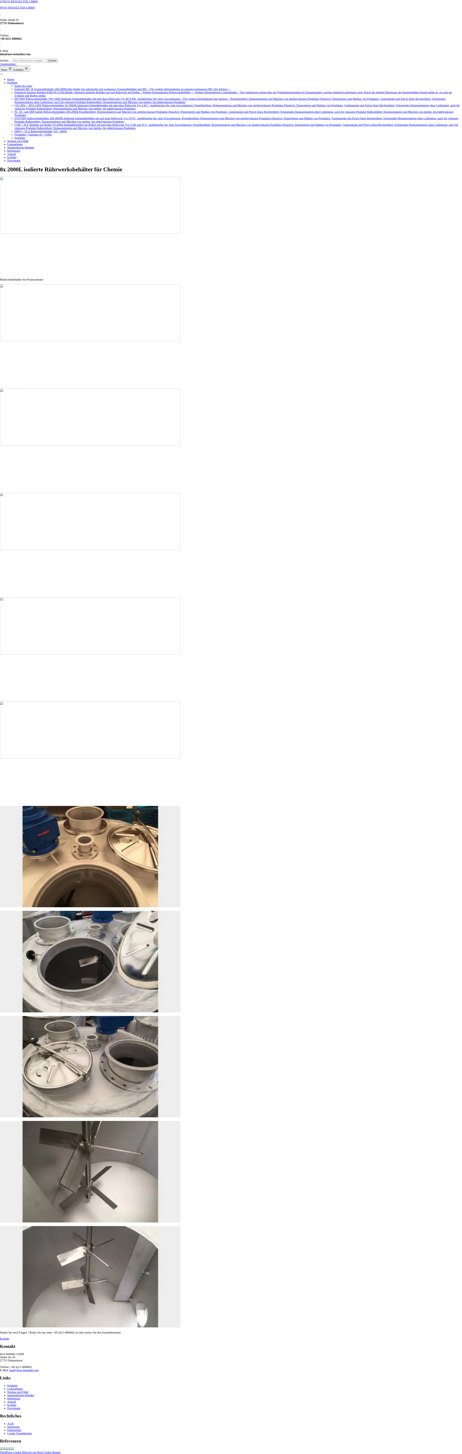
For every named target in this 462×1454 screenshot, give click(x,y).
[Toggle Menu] (1, 74)
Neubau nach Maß (17, 141)
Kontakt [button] (4, 1338)
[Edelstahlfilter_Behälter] (1, 1449)
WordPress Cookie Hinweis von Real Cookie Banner (30, 1452)
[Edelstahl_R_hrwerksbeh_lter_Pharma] (7, 1449)
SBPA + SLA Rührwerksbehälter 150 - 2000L (40, 131)
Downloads (13, 160)
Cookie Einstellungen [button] (19, 1433)
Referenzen (13, 150)
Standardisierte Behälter (20, 147)
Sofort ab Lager (23, 85)
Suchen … (6, 60)
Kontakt (11, 157)
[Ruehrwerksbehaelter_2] (13, 1449)
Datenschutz (14, 1430)
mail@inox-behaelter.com (24, 1370)
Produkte (12, 82)
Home (10, 79)
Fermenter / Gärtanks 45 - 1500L (33, 134)
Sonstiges (19, 137)
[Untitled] (10, 1449)
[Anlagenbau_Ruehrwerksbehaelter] (4, 1449)
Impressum (13, 1426)
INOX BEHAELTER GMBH (17, 7)
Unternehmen (15, 144)
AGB (10, 1423)
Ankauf (11, 154)
